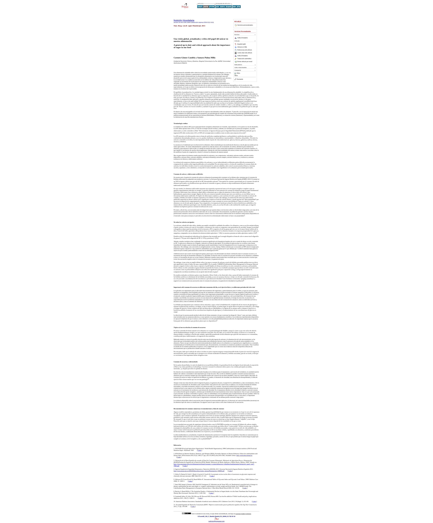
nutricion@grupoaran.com (216, 521)
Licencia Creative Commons (243, 513)
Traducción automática (244, 58)
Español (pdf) (241, 44)
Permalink (240, 79)
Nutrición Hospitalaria (184, 20)
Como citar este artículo (245, 53)
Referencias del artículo (244, 50)
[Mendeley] (235, 73)
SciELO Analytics (242, 38)
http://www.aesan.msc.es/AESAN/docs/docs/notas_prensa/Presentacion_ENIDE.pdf (199, 471)
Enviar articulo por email (244, 61)
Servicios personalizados (245, 25)
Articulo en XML (242, 47)
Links (199, 450)
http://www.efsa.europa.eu (244, 455)
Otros (238, 73)
